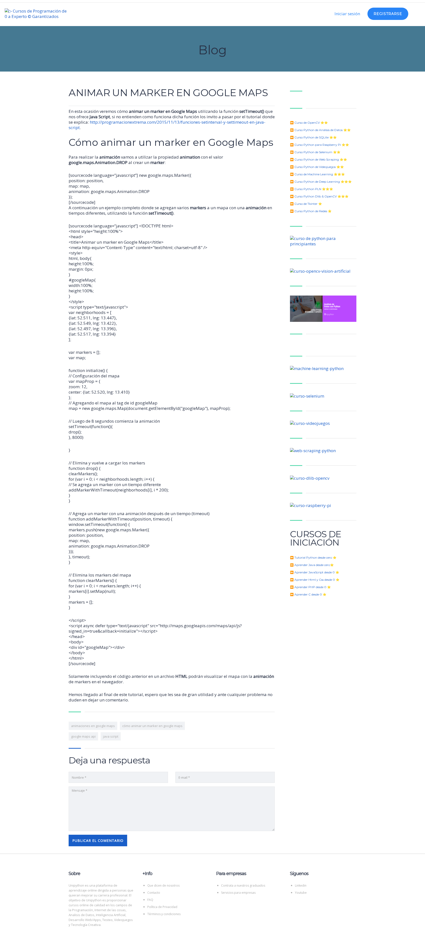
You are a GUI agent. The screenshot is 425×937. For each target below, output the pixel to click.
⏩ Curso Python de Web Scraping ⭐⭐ (318, 159)
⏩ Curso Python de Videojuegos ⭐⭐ (317, 167)
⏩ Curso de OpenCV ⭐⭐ (309, 122)
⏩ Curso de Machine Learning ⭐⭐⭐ (317, 174)
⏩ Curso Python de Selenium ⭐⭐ (315, 152)
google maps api (83, 736)
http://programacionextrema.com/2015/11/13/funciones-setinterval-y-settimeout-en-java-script (167, 124)
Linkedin (300, 885)
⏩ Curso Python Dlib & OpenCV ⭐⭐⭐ (319, 196)
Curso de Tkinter (306, 204)
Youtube (301, 893)
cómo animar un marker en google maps (152, 726)
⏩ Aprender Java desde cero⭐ (312, 565)
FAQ (150, 900)
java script (110, 736)
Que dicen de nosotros (163, 885)
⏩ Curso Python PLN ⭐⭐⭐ (311, 189)
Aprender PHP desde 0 (310, 587)
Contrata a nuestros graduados (243, 885)
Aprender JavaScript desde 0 (314, 572)
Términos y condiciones (164, 914)
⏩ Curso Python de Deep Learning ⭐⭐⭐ (321, 181)
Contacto (153, 893)
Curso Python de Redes (310, 211)
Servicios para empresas (238, 893)
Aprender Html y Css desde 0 (314, 579)
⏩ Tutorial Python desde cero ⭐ (313, 557)
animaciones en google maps (93, 726)
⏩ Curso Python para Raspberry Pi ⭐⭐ (319, 145)
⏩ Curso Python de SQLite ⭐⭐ (313, 137)
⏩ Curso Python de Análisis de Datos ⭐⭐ (320, 130)
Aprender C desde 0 (308, 594)
